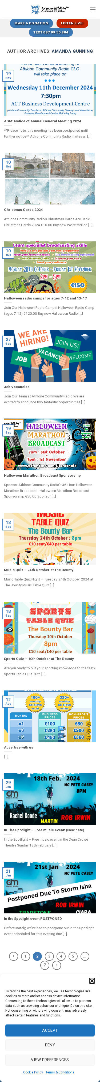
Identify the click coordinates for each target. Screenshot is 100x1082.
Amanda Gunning (72, 51)
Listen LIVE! (72, 23)
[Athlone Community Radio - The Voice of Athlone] (50, 9)
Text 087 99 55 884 (50, 32)
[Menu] (93, 9)
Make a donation (31, 23)
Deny (50, 1045)
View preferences (50, 1059)
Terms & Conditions (60, 1072)
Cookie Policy (33, 1072)
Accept (50, 1030)
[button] (92, 981)
